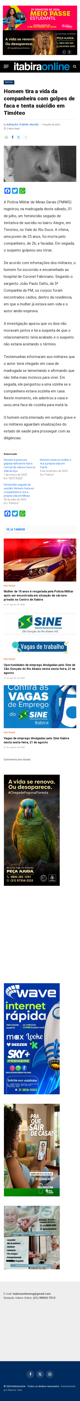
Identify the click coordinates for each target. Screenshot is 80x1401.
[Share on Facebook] (12, 137)
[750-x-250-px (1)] (40, 18)
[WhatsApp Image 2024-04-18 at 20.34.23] (32, 1093)
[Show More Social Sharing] (26, 137)
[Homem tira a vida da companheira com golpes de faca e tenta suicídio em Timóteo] (40, 164)
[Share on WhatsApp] (6, 137)
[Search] (74, 66)
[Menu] (6, 66)
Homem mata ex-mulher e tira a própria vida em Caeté (55, 463)
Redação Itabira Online (22, 124)
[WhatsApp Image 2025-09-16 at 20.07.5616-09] (32, 1195)
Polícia (9, 82)
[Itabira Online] (42, 66)
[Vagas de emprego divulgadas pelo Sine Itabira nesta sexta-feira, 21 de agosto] (40, 706)
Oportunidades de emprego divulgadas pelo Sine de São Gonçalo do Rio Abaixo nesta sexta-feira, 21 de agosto (39, 669)
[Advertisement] (40, 935)
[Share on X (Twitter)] (18, 137)
